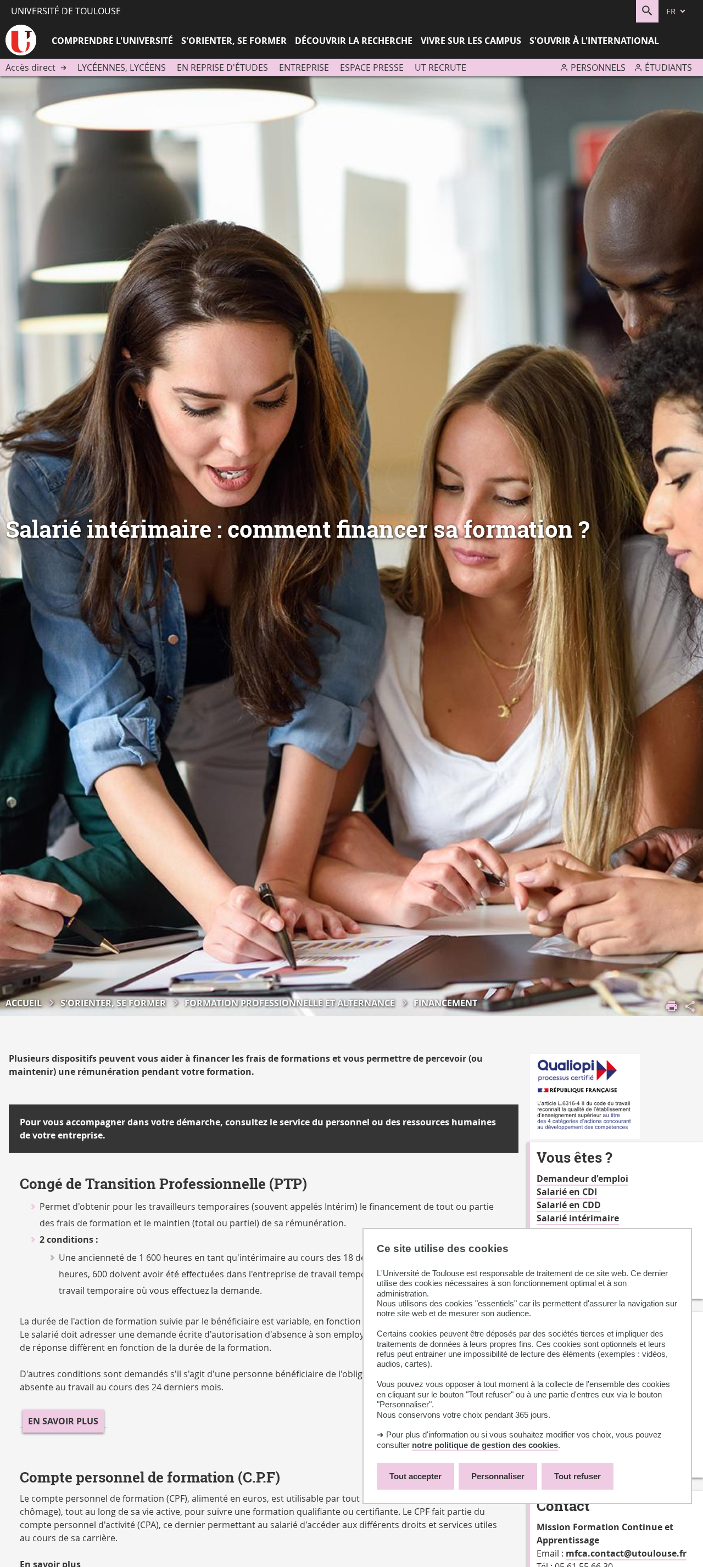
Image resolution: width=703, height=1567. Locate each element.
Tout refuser (577, 1476)
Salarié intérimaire (578, 1218)
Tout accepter (415, 1476)
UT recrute (440, 67)
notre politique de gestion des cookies (485, 1445)
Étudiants (668, 67)
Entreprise (304, 67)
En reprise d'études (222, 67)
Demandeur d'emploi (582, 1179)
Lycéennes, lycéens (121, 67)
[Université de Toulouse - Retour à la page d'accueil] (20, 42)
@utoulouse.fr (655, 1553)
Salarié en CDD (569, 1205)
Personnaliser (498, 1476)
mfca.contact (595, 1553)
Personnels (598, 67)
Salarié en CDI (567, 1192)
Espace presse (372, 67)
